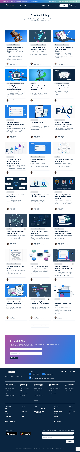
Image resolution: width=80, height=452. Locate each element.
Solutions (44, 5)
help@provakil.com (48, 374)
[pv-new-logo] (13, 5)
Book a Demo (63, 6)
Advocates (38, 5)
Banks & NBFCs (23, 5)
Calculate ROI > (3, 1)
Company (57, 5)
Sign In (71, 5)
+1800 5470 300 (35, 374)
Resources (50, 5)
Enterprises (31, 5)
